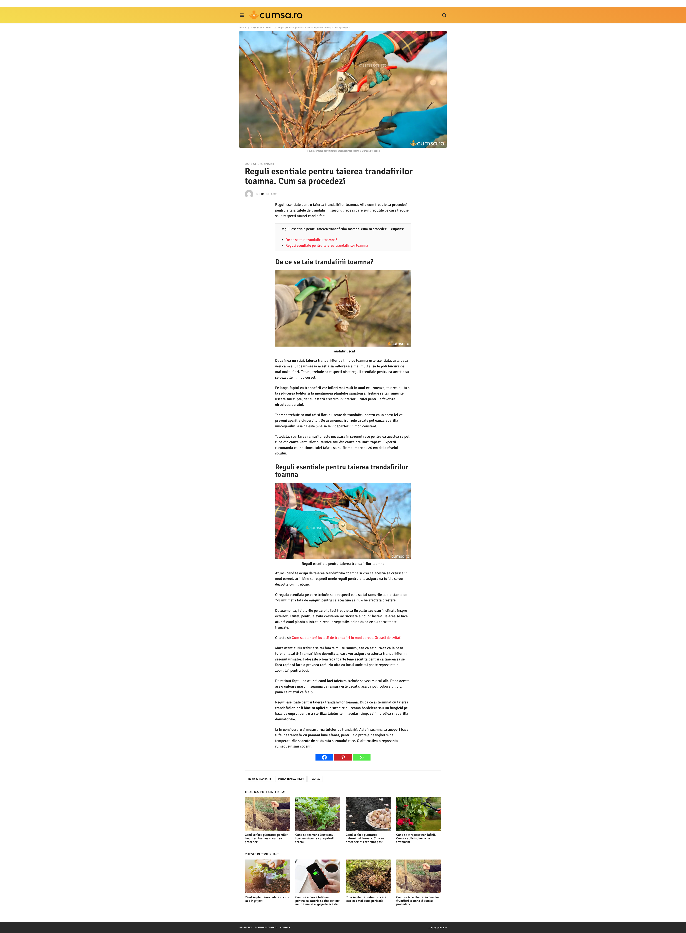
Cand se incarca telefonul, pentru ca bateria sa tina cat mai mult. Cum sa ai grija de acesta (317, 900)
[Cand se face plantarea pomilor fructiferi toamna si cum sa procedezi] (267, 814)
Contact (285, 927)
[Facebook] (324, 757)
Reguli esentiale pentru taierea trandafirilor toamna (326, 245)
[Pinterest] (343, 757)
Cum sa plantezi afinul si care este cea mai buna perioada (366, 899)
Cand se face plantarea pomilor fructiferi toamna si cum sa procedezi (266, 838)
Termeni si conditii (266, 927)
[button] (241, 15)
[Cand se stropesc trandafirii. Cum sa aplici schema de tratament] (418, 814)
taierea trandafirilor (291, 778)
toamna (315, 778)
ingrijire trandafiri (260, 778)
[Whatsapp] (362, 757)
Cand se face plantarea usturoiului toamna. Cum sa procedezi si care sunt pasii (365, 838)
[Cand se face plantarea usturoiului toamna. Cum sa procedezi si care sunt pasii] (368, 814)
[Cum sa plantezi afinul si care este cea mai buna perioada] (368, 876)
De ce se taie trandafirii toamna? (311, 239)
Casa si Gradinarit (259, 164)
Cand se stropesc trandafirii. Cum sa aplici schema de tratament (416, 838)
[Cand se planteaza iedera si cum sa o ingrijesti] (267, 876)
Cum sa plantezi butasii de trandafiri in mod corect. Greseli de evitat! (346, 637)
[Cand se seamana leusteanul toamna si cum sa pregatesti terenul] (317, 814)
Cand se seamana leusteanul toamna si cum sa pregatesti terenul (314, 838)
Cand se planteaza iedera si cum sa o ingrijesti (267, 899)
